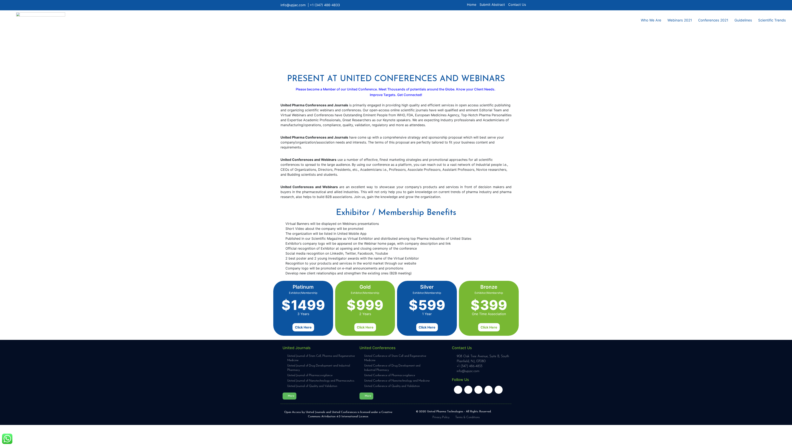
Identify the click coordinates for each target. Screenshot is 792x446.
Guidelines (743, 20)
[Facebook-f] (468, 390)
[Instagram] (488, 390)
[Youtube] (499, 390)
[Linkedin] (458, 390)
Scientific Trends (772, 20)
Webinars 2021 (679, 20)
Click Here (303, 327)
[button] (289, 396)
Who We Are (651, 20)
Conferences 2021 (713, 20)
